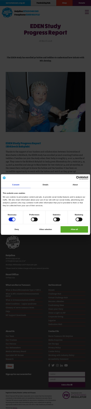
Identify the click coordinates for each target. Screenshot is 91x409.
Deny (17, 229)
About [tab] (75, 185)
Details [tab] (45, 185)
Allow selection (45, 229)
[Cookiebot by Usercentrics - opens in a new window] (78, 178)
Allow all (74, 229)
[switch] (34, 219)
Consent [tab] (15, 185)
